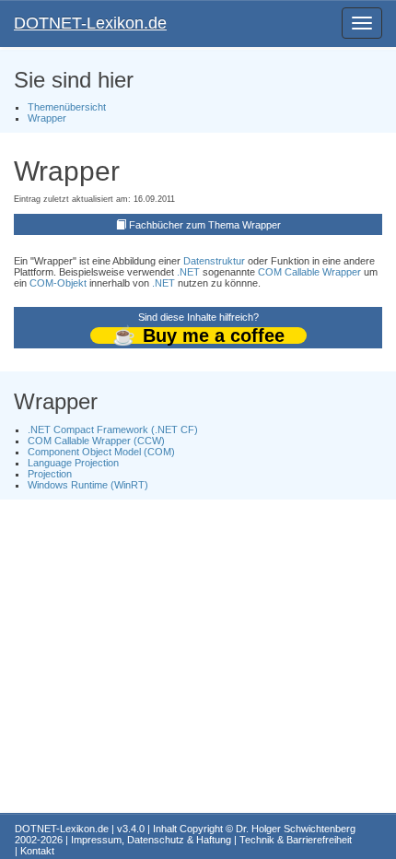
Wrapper (47, 118)
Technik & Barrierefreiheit (295, 839)
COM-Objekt (58, 282)
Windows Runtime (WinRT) (88, 484)
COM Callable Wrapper (309, 271)
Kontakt (37, 850)
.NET (188, 271)
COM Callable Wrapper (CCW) (96, 440)
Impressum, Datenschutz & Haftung (151, 839)
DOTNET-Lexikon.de (90, 23)
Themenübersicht (67, 106)
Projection (50, 473)
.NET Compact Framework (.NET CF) (113, 429)
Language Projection (73, 462)
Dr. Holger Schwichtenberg (295, 828)
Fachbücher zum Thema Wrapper (205, 224)
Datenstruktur (214, 260)
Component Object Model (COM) (101, 451)
